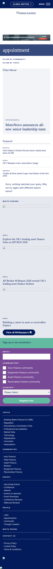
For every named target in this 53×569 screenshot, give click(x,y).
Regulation (8, 423)
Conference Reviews (13, 499)
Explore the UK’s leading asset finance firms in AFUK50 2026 (24, 241)
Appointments (12, 120)
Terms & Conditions (12, 549)
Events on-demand (12, 493)
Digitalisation (9, 438)
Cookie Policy (10, 546)
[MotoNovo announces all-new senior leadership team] (26, 92)
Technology (9, 435)
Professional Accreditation (15, 429)
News (5, 160)
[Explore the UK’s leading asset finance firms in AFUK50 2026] (26, 218)
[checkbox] (26, 374)
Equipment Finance (12, 469)
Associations (9, 444)
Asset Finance (10, 463)
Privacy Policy (10, 543)
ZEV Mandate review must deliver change (20, 163)
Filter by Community (14, 59)
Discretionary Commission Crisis (18, 426)
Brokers (7, 466)
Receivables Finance (13, 472)
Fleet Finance (10, 460)
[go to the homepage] (4, 4)
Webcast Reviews (12, 502)
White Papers (10, 529)
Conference (9, 487)
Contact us (9, 536)
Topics (6, 412)
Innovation (8, 441)
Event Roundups (11, 496)
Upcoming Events (12, 484)
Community (9, 521)
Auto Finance (10, 456)
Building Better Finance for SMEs (18, 419)
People (6, 148)
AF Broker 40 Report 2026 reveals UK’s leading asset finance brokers (24, 282)
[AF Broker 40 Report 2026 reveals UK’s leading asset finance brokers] (26, 259)
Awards (6, 171)
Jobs (6, 515)
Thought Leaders (11, 524)
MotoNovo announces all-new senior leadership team (25, 127)
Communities (10, 449)
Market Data (9, 432)
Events (6, 477)
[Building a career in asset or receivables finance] (26, 301)
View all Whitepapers (17, 332)
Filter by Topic (11, 63)
